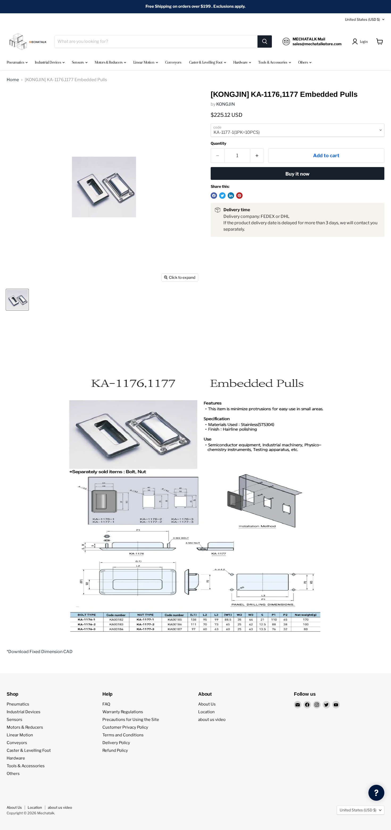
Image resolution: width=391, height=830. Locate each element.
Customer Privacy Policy (125, 727)
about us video (212, 719)
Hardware (240, 62)
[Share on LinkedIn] (231, 195)
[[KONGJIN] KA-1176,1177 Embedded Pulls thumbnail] (17, 299)
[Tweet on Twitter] (222, 195)
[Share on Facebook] (214, 195)
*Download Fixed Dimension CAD (40, 651)
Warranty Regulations (122, 711)
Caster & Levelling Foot (206, 62)
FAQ (106, 704)
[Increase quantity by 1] (257, 155)
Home (13, 79)
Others (303, 62)
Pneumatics (16, 62)
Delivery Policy (116, 742)
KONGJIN (225, 104)
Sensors (78, 62)
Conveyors (173, 62)
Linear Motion (144, 62)
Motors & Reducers (109, 62)
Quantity (218, 143)
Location (206, 711)
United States (362, 19)
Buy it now (297, 174)
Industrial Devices (48, 62)
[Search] (264, 41)
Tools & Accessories (273, 62)
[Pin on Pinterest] (239, 195)
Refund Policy (115, 750)
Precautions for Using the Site (130, 719)
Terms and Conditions (123, 735)
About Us (207, 704)
